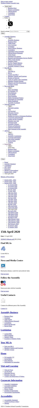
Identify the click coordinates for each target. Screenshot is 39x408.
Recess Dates (12, 141)
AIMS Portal (11, 43)
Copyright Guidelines (10, 386)
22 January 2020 (13, 227)
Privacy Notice (8, 389)
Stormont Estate (12, 122)
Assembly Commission (14, 136)
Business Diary (12, 8)
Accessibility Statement (11, 400)
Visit (9, 109)
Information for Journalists (15, 99)
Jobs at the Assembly (14, 139)
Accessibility (6, 396)
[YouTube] (9, 20)
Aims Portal (11, 14)
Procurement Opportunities (12, 392)
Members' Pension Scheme (15, 81)
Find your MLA (9, 346)
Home (6, 162)
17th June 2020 (12, 194)
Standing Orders (12, 61)
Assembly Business (10, 36)
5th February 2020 (13, 224)
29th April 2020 (12, 206)
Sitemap (6, 403)
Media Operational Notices (15, 98)
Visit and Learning (9, 104)
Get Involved (12, 111)
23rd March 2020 (13, 212)
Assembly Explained (14, 102)
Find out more (5, 274)
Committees (11, 13)
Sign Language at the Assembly (17, 129)
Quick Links (8, 6)
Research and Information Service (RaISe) (20, 58)
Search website (5, 31)
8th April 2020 (12, 211)
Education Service (13, 113)
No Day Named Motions (15, 63)
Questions (7, 318)
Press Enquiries (12, 96)
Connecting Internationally (15, 117)
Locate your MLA (13, 74)
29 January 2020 (13, 225)
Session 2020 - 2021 (10, 181)
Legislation (11, 46)
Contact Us (4, 308)
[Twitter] (10, 25)
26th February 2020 (13, 219)
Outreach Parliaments (14, 127)
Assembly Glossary (13, 124)
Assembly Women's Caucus (16, 66)
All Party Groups (13, 84)
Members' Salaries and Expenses (17, 76)
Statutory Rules (8, 337)
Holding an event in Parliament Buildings (20, 116)
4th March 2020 (12, 217)
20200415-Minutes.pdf (7, 239)
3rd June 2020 (12, 198)
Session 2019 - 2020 (10, 172)
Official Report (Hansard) (15, 53)
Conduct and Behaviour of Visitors (14, 376)
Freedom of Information (11, 390)
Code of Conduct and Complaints (17, 79)
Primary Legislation (13, 10)
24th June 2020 (12, 193)
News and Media (9, 86)
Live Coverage (12, 45)
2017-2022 (7, 167)
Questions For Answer (14, 56)
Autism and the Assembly (15, 119)
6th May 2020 (12, 204)
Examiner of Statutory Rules (12, 338)
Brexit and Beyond (9, 324)
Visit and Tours (8, 370)
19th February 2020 (13, 221)
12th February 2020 (13, 222)
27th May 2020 (12, 199)
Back (10, 38)
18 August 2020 (12, 186)
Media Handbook (13, 101)
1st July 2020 (12, 191)
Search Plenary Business (15, 48)
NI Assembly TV (13, 91)
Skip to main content (7, 1)
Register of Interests (13, 78)
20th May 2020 (12, 201)
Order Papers (12, 55)
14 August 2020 (12, 188)
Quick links (7, 144)
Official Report (12, 11)
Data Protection (8, 387)
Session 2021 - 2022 (10, 180)
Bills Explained (8, 335)
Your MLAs (7, 68)
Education (7, 169)
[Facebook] (9, 28)
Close (2, 159)
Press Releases (12, 93)
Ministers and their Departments (17, 83)
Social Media (12, 94)
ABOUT (7, 131)
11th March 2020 (13, 216)
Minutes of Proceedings (14, 64)
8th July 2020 (12, 189)
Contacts (6, 16)
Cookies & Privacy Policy (11, 401)
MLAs (10, 73)
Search (3, 256)
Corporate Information (14, 137)
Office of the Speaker (14, 59)
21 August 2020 (12, 185)
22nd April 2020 (12, 207)
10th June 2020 (12, 196)
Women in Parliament (14, 126)
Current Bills (8, 334)
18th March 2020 (13, 214)
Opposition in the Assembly (16, 51)
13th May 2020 (12, 203)
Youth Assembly (12, 114)
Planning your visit (13, 121)
